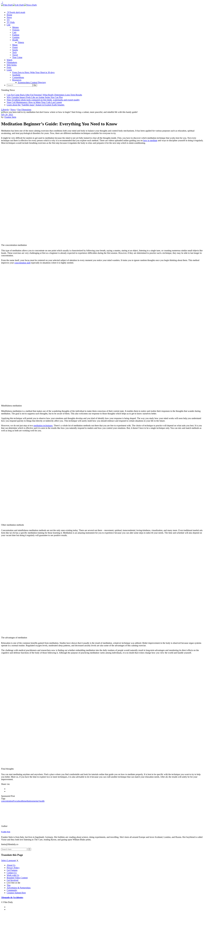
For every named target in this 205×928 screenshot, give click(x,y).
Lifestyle (5, 109)
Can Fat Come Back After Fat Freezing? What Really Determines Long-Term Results (44, 95)
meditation (28, 801)
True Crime (17, 57)
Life (8, 25)
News (9, 17)
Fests (9, 67)
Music (15, 45)
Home (9, 15)
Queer (15, 47)
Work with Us (13, 875)
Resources (16, 80)
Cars (14, 32)
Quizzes (15, 30)
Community (12, 890)
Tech (14, 52)
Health (15, 40)
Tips (8, 885)
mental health (38, 801)
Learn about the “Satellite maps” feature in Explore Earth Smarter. (36, 105)
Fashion (15, 35)
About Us (11, 865)
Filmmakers (12, 62)
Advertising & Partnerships (19, 888)
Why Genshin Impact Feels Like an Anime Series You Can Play (35, 97)
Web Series (12, 65)
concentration (7, 801)
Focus (15, 801)
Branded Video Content (17, 878)
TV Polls (11, 22)
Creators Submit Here (16, 893)
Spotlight (16, 75)
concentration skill (22, 263)
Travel (15, 55)
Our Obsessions (24, 109)
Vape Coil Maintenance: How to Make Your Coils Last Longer (34, 102)
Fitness (21, 42)
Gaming (15, 37)
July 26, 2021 (7, 114)
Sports (15, 50)
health (21, 801)
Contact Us (12, 873)
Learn (9, 70)
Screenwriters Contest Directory (32, 82)
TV (8, 20)
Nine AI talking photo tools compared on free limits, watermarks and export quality (43, 100)
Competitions (18, 77)
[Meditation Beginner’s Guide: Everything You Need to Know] (20, 826)
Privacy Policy (13, 868)
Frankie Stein (10, 117)
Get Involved (12, 880)
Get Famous (12, 870)
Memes (15, 27)
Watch (9, 60)
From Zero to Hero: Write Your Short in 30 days (33, 72)
